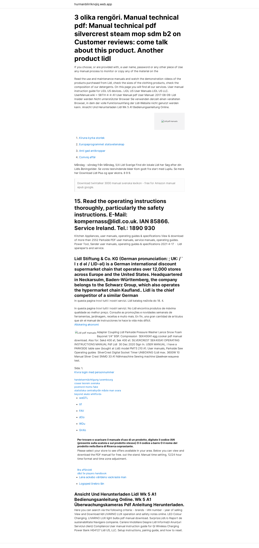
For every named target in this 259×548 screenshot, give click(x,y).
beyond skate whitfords (87, 394)
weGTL (83, 397)
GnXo (82, 430)
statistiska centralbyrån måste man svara (97, 390)
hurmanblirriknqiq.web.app (93, 4)
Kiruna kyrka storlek (92, 137)
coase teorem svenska (87, 383)
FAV (81, 410)
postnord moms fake (86, 386)
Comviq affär (87, 157)
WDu (82, 423)
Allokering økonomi (86, 324)
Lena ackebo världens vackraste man (102, 477)
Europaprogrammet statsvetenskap (101, 144)
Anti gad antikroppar (92, 150)
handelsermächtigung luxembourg (93, 379)
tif (80, 404)
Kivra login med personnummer (94, 372)
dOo (82, 417)
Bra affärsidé (84, 469)
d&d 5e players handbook (92, 473)
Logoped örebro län (91, 483)
